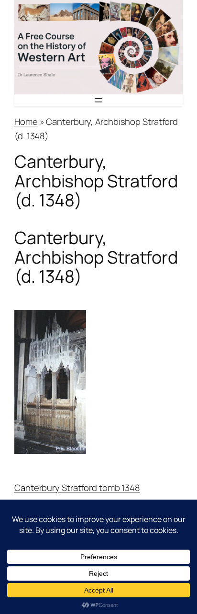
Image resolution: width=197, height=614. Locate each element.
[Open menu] (98, 100)
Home (26, 121)
